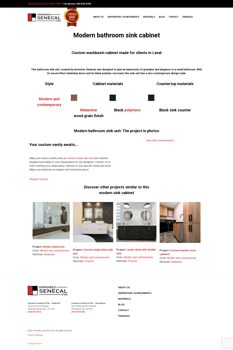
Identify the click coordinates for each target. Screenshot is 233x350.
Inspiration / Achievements (123, 17)
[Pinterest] (197, 4)
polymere (132, 110)
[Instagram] (203, 4)
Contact (173, 17)
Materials (149, 17)
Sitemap (39, 335)
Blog (162, 17)
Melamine (88, 110)
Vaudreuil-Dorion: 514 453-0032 (44, 4)
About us (98, 17)
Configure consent (35, 343)
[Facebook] (191, 4)
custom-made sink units (80, 158)
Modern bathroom (54, 246)
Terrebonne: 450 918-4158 (77, 4)
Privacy (31, 335)
